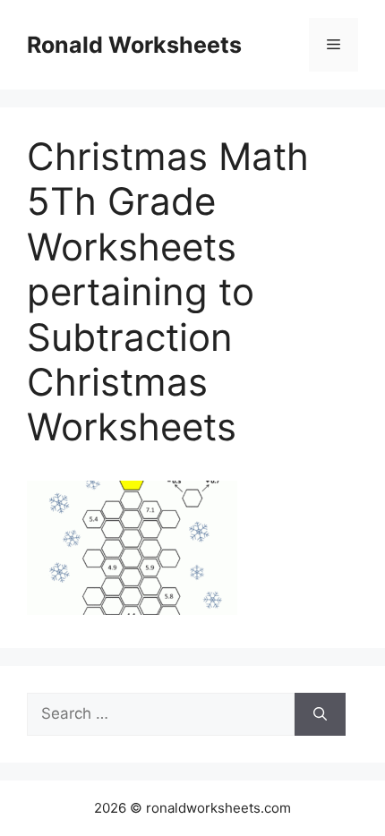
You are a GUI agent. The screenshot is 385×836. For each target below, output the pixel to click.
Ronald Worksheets (134, 44)
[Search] (320, 714)
